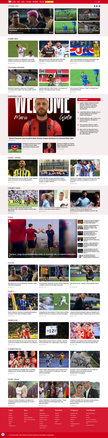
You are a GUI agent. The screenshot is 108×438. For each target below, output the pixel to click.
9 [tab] (17, 32)
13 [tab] (21, 32)
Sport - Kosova (14, 158)
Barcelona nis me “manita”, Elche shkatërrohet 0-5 (84, 285)
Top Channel (90, 410)
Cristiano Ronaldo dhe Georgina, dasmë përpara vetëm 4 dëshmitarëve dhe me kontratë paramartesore (84, 402)
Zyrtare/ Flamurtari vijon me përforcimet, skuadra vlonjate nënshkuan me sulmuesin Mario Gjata (41, 139)
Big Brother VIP (74, 413)
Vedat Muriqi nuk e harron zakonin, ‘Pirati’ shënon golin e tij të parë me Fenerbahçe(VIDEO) (22, 180)
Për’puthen (73, 415)
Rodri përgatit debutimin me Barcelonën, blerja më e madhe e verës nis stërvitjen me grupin (54, 285)
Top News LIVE (49, 2)
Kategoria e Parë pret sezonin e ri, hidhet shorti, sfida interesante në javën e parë (32, 146)
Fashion (57, 417)
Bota (26, 410)
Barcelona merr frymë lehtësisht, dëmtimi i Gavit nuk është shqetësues (22, 285)
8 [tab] (16, 32)
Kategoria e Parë (15, 96)
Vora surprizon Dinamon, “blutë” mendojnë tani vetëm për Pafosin (84, 90)
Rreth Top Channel (90, 413)
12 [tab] (20, 32)
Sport (23, 2)
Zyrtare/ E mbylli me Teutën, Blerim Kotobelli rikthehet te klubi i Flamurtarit (65, 146)
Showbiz (57, 413)
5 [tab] (13, 32)
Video (18, 2)
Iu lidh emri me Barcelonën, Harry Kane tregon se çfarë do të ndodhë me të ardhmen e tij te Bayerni (22, 342)
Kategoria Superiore (17, 67)
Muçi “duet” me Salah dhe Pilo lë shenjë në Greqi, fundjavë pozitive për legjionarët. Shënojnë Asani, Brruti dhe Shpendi (89, 132)
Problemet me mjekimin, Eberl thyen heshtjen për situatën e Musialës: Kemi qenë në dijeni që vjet (84, 342)
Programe (35, 2)
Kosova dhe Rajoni (28, 417)
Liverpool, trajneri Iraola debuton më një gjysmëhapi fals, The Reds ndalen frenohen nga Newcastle (22, 210)
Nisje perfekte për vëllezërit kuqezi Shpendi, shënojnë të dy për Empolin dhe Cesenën (52, 61)
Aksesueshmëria (90, 425)
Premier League (14, 188)
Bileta (87, 415)
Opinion (26, 413)
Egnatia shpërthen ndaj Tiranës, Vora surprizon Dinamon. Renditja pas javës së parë (53, 90)
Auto (25, 421)
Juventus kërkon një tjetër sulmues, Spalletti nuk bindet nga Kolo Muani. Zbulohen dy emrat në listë (85, 314)
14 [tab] (22, 32)
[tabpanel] (30, 21)
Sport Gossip (14, 379)
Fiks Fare (73, 419)
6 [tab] (14, 32)
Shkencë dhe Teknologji (29, 419)
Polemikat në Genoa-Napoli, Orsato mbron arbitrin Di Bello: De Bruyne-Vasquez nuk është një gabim (54, 314)
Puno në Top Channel (91, 419)
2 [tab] (10, 32)
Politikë (10, 413)
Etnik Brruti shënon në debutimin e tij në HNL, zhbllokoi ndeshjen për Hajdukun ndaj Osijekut (21, 61)
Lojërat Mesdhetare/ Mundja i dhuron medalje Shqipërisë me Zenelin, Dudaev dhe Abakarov (90, 113)
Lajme (14, 2)
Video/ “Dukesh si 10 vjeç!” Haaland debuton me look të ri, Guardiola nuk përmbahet (53, 209)
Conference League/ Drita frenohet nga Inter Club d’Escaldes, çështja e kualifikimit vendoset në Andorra (85, 181)
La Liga (11, 263)
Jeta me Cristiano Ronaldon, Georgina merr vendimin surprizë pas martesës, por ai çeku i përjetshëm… (21, 402)
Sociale (10, 421)
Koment (26, 415)
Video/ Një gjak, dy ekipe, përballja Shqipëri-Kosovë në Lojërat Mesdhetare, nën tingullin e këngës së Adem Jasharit (52, 181)
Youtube (41, 2)
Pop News (28, 2)
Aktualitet (11, 417)
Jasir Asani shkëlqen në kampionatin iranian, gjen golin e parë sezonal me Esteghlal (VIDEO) (84, 61)
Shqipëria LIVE (74, 417)
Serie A (11, 291)
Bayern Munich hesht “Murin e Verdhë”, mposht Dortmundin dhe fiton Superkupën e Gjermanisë (53, 342)
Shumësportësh (15, 349)
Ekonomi (11, 419)
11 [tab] (19, 32)
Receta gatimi (58, 423)
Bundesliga (13, 320)
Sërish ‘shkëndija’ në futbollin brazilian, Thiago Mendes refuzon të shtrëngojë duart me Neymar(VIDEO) (52, 402)
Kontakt (88, 417)
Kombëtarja (13, 39)
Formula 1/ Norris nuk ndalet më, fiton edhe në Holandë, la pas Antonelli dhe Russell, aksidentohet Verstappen (84, 372)
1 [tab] (9, 32)
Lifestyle (57, 415)
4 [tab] (12, 32)
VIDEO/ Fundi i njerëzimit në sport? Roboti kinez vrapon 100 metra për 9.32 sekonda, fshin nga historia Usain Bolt (53, 372)
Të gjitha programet (75, 423)
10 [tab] (18, 32)
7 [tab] (15, 32)
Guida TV (73, 425)
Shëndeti (57, 419)
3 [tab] (11, 32)
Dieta (56, 421)
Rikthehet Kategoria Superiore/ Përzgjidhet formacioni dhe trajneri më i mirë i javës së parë (22, 90)
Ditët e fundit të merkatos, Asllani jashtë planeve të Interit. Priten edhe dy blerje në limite (22, 314)
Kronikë (10, 415)
